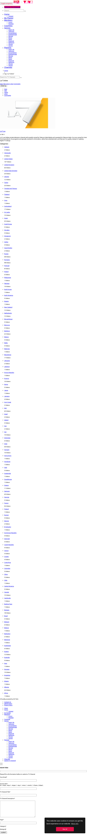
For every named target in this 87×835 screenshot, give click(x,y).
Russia (6, 254)
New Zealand (8, 307)
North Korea (8, 289)
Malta (6, 343)
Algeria (6, 681)
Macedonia (7, 355)
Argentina (7, 675)
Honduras (7, 461)
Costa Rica (7, 562)
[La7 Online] (23, 3)
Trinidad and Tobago (10, 188)
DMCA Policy (8, 703)
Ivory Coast (7, 402)
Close (6, 708)
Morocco (7, 325)
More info (74, 824)
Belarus (6, 628)
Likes (11, 84)
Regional (11, 41)
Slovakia (6, 230)
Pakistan (6, 283)
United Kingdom (9, 165)
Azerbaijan (7, 645)
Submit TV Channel (10, 760)
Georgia (6, 497)
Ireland (6, 420)
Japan (6, 390)
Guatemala (7, 473)
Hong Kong (7, 455)
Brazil (6, 616)
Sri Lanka (7, 212)
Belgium (6, 622)
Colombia (7, 568)
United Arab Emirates (10, 171)
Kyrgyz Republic (9, 372)
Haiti (5, 467)
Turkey (6, 182)
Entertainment (12, 34)
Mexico (6, 337)
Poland (6, 271)
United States (8, 159)
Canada (6, 592)
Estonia (6, 521)
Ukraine (6, 176)
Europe (6, 515)
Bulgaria (6, 610)
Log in (10, 22)
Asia (5, 663)
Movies (10, 36)
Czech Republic (9, 545)
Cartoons (11, 31)
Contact (10, 16)
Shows (10, 44)
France (6, 503)
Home (6, 14)
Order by (3, 86)
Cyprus (6, 550)
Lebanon (7, 366)
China (6, 574)
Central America (9, 586)
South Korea (8, 224)
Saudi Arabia (8, 248)
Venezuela (7, 153)
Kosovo (6, 378)
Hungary (6, 450)
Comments (17, 84)
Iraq (5, 426)
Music (10, 38)
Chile (5, 580)
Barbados (7, 634)
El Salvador (7, 527)
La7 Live (2, 131)
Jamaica (6, 396)
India (5, 444)
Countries (8, 26)
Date (1, 84)
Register (11, 24)
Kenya (6, 384)
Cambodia (7, 598)
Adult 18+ (11, 30)
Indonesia (7, 438)
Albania (6, 687)
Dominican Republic (10, 533)
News (10, 39)
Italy (5, 408)
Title (4, 84)
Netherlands (8, 313)
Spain (6, 218)
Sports (10, 46)
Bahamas (7, 639)
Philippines (7, 277)
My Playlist (8, 18)
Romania (7, 260)
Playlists (7, 48)
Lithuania (7, 360)
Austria (6, 651)
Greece (6, 485)
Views (8, 84)
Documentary (12, 33)
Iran (5, 432)
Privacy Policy (8, 705)
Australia (7, 657)
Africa (6, 693)
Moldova (7, 331)
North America (8, 295)
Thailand (6, 194)
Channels (8, 67)
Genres (7, 28)
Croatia (6, 556)
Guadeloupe (8, 479)
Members (8, 20)
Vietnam (6, 147)
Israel (6, 414)
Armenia (6, 669)
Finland (6, 509)
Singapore (7, 236)
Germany (7, 491)
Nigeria (6, 301)
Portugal (6, 265)
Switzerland (7, 206)
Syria (5, 200)
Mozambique (8, 319)
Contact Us (7, 702)
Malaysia (7, 349)
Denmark (7, 539)
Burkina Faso (8, 604)
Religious (11, 42)
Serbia (6, 242)
